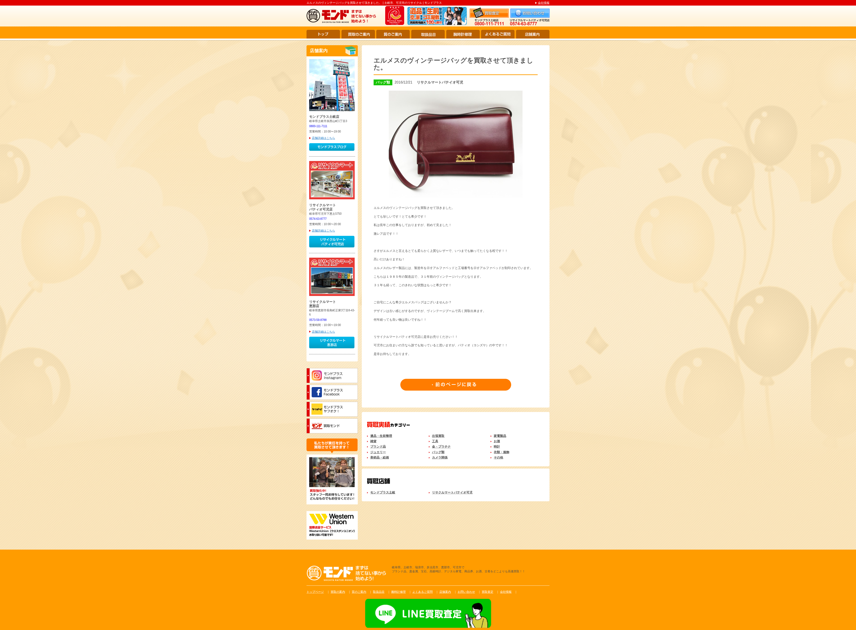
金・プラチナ (441, 446)
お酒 (497, 441)
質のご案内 (393, 34)
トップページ (315, 591)
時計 (497, 446)
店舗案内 (532, 34)
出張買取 (438, 436)
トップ (323, 34)
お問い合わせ (466, 591)
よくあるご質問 (497, 34)
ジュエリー (378, 452)
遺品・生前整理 (381, 436)
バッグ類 (438, 452)
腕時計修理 (463, 34)
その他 (498, 457)
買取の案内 (338, 591)
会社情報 (543, 2)
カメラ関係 (440, 457)
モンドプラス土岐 (382, 492)
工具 (435, 441)
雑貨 (373, 441)
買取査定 (487, 591)
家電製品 (500, 436)
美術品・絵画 (379, 457)
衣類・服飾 (501, 452)
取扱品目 (428, 34)
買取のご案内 (358, 34)
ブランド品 (378, 446)
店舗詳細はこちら (323, 138)
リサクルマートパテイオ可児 (452, 492)
